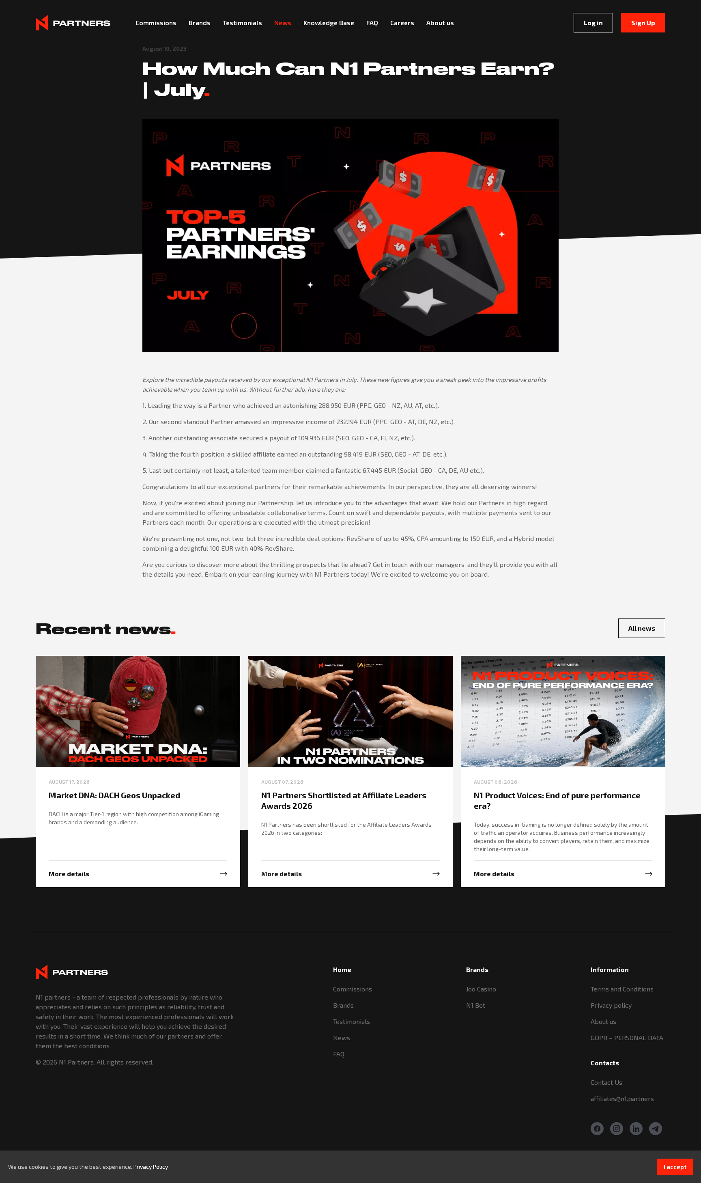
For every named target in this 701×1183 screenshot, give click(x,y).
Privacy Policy (150, 1166)
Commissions (352, 989)
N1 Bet (475, 1005)
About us (603, 1021)
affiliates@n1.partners (622, 1098)
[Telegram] (655, 1128)
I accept (675, 1166)
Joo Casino (481, 989)
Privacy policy (611, 1005)
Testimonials (351, 1021)
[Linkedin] (636, 1128)
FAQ (338, 1054)
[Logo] (73, 22)
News (341, 1037)
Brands (343, 1005)
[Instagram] (616, 1128)
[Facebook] (597, 1128)
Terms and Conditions (622, 989)
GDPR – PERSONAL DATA (627, 1037)
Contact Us (606, 1082)
